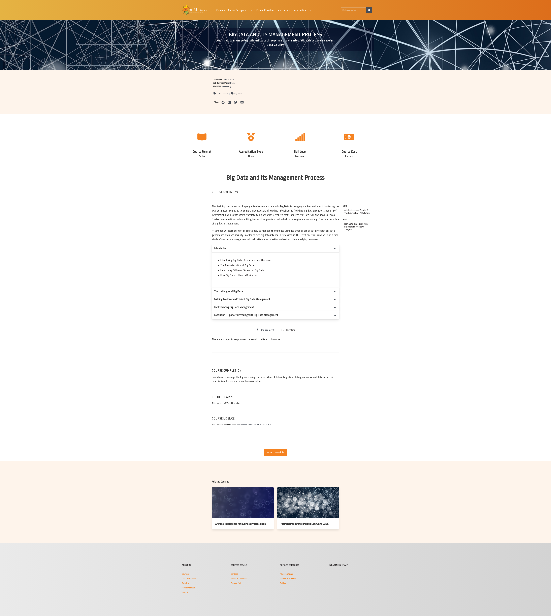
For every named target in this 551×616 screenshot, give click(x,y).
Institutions (284, 10)
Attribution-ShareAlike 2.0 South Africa (254, 424)
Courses (220, 10)
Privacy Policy (236, 583)
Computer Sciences (288, 578)
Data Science (228, 79)
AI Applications (286, 574)
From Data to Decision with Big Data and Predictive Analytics (356, 227)
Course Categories (238, 10)
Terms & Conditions (239, 578)
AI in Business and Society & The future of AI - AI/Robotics (357, 211)
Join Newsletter (188, 588)
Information (300, 10)
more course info (275, 452)
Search (185, 592)
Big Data (231, 83)
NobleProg (226, 86)
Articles (185, 583)
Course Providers (265, 10)
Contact (234, 574)
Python (283, 583)
